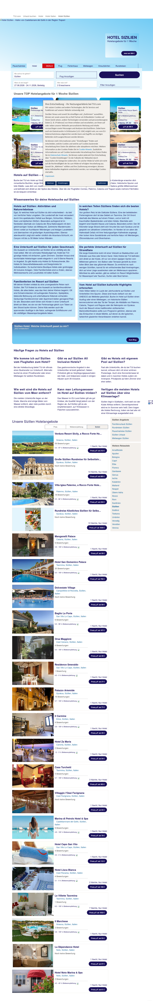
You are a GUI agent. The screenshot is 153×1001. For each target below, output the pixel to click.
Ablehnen (50, 183)
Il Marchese (62, 921)
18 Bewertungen (62, 494)
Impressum (49, 176)
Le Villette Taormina (66, 895)
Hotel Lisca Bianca (66, 869)
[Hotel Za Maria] (33, 750)
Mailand (115, 485)
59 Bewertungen (62, 443)
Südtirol (115, 510)
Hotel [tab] (34, 65)
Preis (55, 427)
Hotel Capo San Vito (66, 844)
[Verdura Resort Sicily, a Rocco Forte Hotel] (33, 442)
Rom (114, 499)
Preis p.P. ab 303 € (97, 784)
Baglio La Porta (64, 613)
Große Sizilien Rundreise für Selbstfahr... (78, 459)
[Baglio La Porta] (33, 622)
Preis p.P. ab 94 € (98, 810)
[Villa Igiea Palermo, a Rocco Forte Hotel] (33, 493)
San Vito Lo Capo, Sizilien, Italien (71, 616)
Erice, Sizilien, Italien (65, 718)
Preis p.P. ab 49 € (98, 656)
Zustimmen (102, 183)
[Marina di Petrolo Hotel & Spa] (33, 827)
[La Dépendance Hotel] (33, 955)
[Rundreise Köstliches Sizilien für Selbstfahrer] (33, 519)
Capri (114, 460)
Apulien (115, 453)
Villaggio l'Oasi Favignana (70, 792)
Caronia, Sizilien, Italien (66, 744)
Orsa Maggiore (63, 638)
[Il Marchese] (33, 930)
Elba (114, 464)
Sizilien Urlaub (118, 434)
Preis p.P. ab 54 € (98, 758)
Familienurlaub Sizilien (122, 424)
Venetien (116, 524)
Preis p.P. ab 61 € (98, 989)
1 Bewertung (60, 670)
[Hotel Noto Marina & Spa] (33, 981)
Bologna (116, 457)
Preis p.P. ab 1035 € (97, 527)
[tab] (19, 66)
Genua (115, 474)
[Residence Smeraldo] (33, 673)
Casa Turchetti (63, 767)
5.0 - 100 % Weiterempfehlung (66, 649)
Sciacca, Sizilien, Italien (66, 439)
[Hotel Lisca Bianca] (33, 878)
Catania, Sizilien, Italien (66, 539)
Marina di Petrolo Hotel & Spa (72, 818)
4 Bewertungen (61, 722)
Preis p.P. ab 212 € (97, 450)
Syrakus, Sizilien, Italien (67, 462)
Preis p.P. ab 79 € (98, 835)
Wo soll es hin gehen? (22, 74)
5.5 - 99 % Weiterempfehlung (65, 624)
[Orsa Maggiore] (33, 647)
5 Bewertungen (61, 773)
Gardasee (116, 471)
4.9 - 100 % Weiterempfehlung (66, 832)
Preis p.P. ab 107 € (97, 630)
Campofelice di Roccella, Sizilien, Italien (70, 592)
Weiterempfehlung (76, 427)
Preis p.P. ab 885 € (97, 476)
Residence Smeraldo (67, 664)
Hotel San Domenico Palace (71, 562)
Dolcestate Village (65, 587)
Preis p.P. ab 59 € (98, 604)
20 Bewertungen (62, 568)
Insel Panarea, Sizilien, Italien (69, 872)
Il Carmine (61, 716)
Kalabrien (116, 481)
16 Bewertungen (62, 696)
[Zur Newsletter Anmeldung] (150, 403)
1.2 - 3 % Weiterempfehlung (65, 752)
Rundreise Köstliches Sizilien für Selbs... (78, 510)
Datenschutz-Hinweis (59, 155)
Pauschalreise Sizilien (122, 431)
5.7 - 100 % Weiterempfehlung (66, 701)
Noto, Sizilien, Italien (65, 949)
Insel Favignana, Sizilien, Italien (70, 795)
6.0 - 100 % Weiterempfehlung (66, 572)
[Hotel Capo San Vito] (33, 853)
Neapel (115, 488)
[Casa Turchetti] (33, 776)
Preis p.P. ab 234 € (97, 502)
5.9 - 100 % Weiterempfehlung (66, 547)
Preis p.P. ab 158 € (97, 887)
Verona (115, 527)
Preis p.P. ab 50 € (98, 553)
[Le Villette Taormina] (33, 904)
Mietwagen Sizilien (120, 438)
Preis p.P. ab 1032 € (97, 912)
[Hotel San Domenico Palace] (33, 570)
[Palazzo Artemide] (33, 699)
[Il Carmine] (33, 724)
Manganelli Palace (65, 536)
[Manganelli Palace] (33, 545)
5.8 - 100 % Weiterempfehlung (66, 932)
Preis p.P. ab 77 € (98, 707)
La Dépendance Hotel (67, 946)
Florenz (115, 467)
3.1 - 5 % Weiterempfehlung (65, 880)
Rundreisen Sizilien (120, 427)
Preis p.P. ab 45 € (98, 733)
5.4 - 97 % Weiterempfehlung (65, 447)
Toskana (116, 513)
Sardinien (116, 502)
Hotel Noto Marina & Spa (69, 972)
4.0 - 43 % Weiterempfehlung (65, 983)
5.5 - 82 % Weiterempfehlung (65, 499)
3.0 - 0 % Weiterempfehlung (65, 855)
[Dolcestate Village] (33, 596)
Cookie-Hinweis (85, 150)
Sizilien (115, 506)
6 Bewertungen (61, 542)
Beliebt (97, 427)
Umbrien (116, 517)
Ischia (114, 478)
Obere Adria (117, 492)
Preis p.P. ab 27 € (98, 681)
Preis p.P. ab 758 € (97, 579)
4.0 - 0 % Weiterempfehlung (65, 675)
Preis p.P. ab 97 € (98, 964)
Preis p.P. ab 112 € (97, 861)
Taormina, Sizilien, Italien (67, 564)
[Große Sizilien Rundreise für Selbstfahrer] (33, 468)
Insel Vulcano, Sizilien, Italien (69, 641)
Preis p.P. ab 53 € (98, 938)
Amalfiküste (117, 449)
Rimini (115, 495)
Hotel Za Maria (63, 741)
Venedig (115, 520)
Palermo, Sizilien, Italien (67, 491)
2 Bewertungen (61, 748)
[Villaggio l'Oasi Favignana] (33, 801)
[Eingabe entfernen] (49, 76)
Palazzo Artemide (65, 690)
